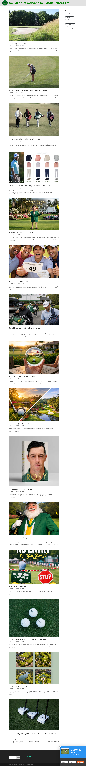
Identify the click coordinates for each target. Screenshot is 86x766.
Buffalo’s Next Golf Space (18, 686)
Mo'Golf (11, 45)
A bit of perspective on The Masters (22, 423)
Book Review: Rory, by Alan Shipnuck (23, 489)
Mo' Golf (22, 45)
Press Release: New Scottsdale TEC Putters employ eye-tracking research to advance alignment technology (33, 734)
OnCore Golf (67, 11)
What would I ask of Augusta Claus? (22, 538)
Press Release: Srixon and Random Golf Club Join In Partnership (33, 639)
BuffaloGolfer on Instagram (70, 27)
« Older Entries (12, 748)
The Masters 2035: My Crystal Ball (22, 376)
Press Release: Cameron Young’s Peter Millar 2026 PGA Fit (31, 186)
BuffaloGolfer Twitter (69, 19)
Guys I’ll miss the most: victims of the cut (24, 328)
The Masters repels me (17, 586)
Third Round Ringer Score (18, 281)
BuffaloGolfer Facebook (70, 22)
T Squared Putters (68, 13)
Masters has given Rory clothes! (21, 232)
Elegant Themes (18, 764)
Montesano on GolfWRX (70, 24)
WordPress (30, 764)
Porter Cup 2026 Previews (19, 43)
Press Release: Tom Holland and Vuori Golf (25, 139)
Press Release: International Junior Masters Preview (28, 90)
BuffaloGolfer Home (69, 17)
